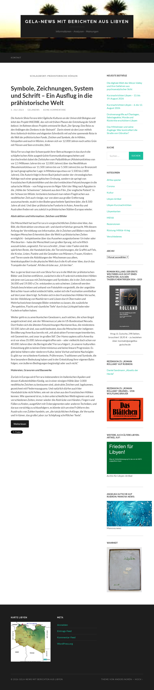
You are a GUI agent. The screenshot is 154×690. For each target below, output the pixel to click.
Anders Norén (123, 679)
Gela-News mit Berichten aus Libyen (77, 21)
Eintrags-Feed (64, 631)
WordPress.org (65, 643)
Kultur (110, 192)
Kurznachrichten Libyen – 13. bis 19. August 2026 (123, 97)
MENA (110, 217)
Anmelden (62, 624)
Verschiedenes (114, 236)
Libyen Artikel (114, 198)
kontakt (16, 57)
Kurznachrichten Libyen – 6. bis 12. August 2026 (125, 106)
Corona (111, 186)
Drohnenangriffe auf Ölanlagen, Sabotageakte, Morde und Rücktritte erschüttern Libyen (123, 117)
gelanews (34, 110)
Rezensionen (113, 223)
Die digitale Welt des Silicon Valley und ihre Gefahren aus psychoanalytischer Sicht (124, 86)
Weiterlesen (20, 423)
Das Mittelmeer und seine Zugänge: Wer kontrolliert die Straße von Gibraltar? (122, 129)
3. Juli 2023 (17, 110)
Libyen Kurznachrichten (119, 205)
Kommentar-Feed (66, 637)
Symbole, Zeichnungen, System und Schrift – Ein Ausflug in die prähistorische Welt (52, 95)
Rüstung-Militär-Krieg (118, 230)
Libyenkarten (113, 211)
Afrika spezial (114, 179)
